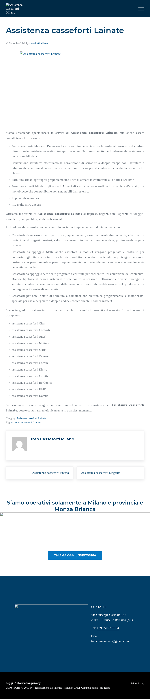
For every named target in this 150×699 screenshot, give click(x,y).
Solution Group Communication (81, 687)
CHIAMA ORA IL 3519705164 (75, 555)
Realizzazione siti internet (48, 687)
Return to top (137, 683)
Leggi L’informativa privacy (23, 683)
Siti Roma (105, 687)
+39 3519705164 (108, 628)
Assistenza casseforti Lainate (31, 418)
